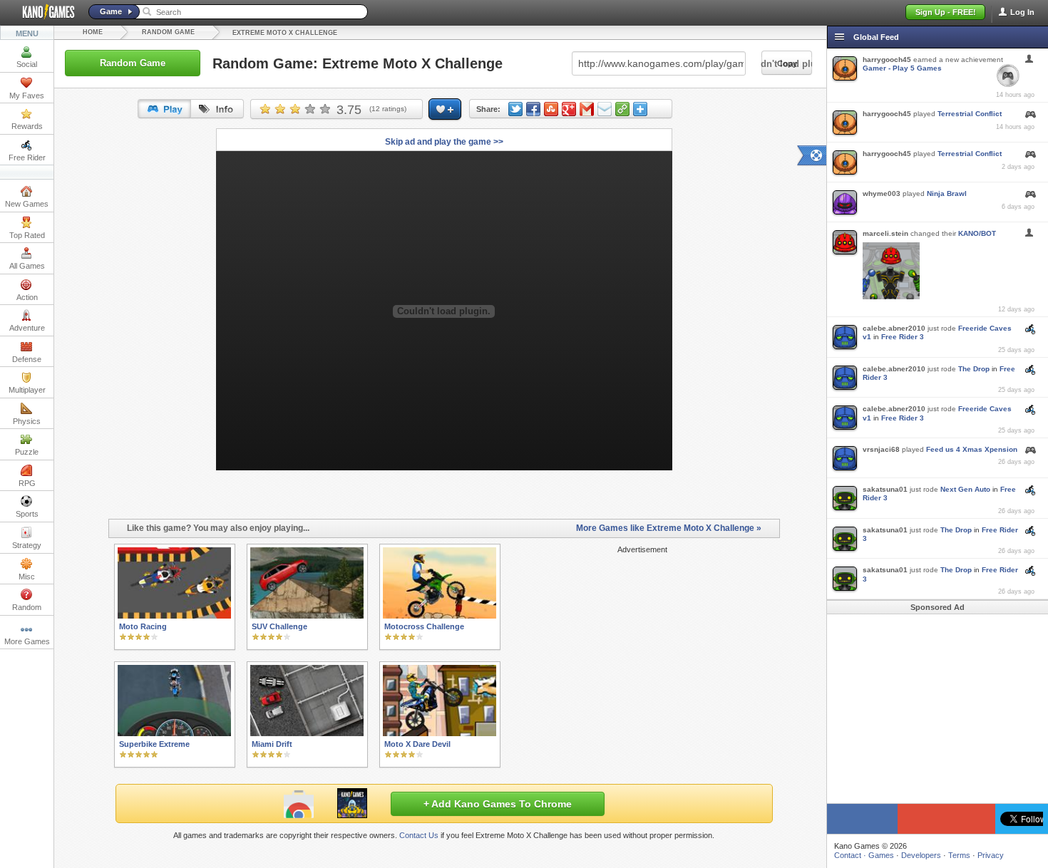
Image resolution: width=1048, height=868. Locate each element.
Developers (921, 855)
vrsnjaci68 (881, 449)
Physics (27, 421)
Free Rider (27, 157)
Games (881, 855)
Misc (27, 576)
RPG (27, 483)
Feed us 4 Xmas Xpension (971, 449)
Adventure (27, 328)
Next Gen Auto (965, 489)
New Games (26, 204)
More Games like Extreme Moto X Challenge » (668, 528)
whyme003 (881, 193)
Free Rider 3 (902, 337)
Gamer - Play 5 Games (902, 68)
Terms (959, 855)
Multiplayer (27, 390)
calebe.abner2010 (894, 328)
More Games (27, 641)
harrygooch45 (887, 59)
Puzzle (26, 452)
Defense (26, 359)
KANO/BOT (977, 233)
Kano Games (42, 12)
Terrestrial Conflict (969, 114)
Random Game (168, 32)
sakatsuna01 (885, 489)
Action (27, 297)
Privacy (990, 855)
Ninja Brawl (947, 193)
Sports (27, 514)
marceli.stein (885, 233)
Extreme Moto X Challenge (284, 32)
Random (26, 607)
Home (93, 32)
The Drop (974, 369)
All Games (27, 266)
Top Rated (27, 235)
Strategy (26, 545)
